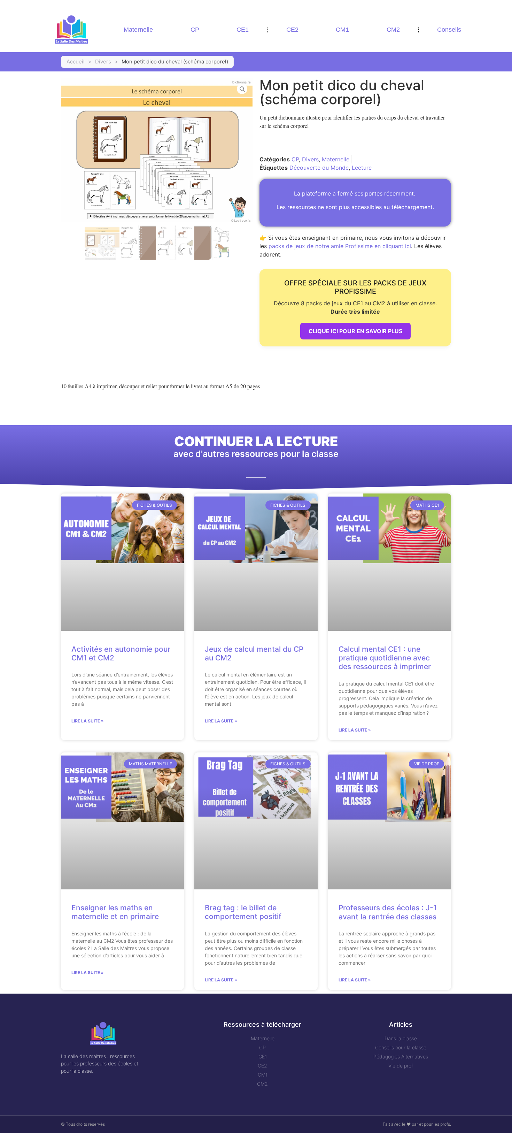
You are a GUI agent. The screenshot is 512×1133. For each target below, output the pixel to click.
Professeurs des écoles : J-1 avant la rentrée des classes (388, 912)
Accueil (76, 61)
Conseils (449, 29)
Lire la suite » (87, 721)
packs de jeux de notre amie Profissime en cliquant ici (340, 246)
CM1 (342, 29)
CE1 (242, 29)
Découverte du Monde (319, 167)
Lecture (362, 167)
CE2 (292, 29)
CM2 (393, 29)
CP (195, 29)
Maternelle (138, 29)
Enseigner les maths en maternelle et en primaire (115, 912)
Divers (103, 61)
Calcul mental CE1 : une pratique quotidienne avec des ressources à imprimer (385, 658)
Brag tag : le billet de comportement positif (243, 912)
